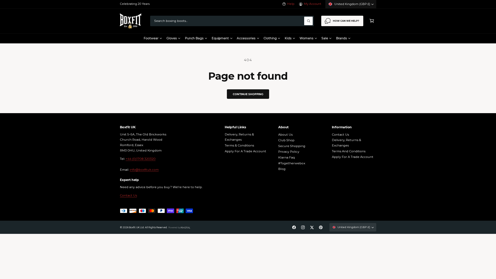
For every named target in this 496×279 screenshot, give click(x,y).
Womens (306, 38)
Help (290, 4)
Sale (324, 38)
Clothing (270, 38)
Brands (341, 38)
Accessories (246, 38)
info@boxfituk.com (144, 169)
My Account (312, 4)
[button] (371, 21)
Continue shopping (248, 94)
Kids (288, 38)
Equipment (220, 38)
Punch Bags (194, 38)
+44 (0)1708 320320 (141, 159)
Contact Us (128, 195)
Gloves (171, 38)
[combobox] (232, 21)
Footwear (151, 38)
